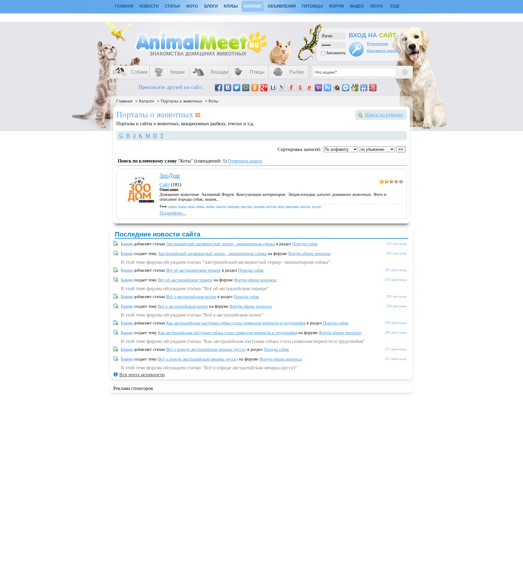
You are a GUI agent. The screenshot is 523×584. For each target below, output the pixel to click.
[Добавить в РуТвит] (327, 87)
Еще (395, 6)
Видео (357, 6)
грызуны (246, 206)
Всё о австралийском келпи (191, 296)
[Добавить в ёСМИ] (309, 87)
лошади (220, 206)
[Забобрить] (336, 87)
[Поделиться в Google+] (264, 87)
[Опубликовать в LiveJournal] (282, 87)
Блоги (211, 6)
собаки (172, 206)
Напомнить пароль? (383, 50)
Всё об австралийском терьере (193, 270)
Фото (192, 6)
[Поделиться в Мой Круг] (345, 87)
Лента (376, 6)
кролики (259, 206)
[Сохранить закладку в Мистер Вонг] (373, 87)
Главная (124, 101)
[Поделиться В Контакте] (227, 87)
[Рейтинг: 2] (391, 182)
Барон (127, 244)
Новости (149, 6)
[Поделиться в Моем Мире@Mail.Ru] (245, 87)
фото (281, 206)
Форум (336, 6)
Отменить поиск (245, 160)
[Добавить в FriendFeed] (363, 87)
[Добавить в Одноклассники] (254, 87)
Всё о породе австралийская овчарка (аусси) (206, 349)
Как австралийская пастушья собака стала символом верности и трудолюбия (235, 323)
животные (292, 206)
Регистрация (377, 43)
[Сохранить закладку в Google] (354, 87)
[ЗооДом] (139, 201)
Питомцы (312, 6)
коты (191, 206)
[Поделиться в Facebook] (218, 87)
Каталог (253, 6)
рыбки (210, 206)
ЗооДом (170, 175)
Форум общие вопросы (309, 253)
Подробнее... (173, 213)
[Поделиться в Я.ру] (291, 87)
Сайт (165, 184)
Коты (213, 101)
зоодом (316, 206)
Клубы (231, 6)
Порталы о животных (181, 101)
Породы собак (305, 244)
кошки (182, 206)
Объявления (282, 6)
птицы (200, 206)
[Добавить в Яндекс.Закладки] (300, 87)
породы (305, 206)
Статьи (172, 6)
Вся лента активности (142, 374)
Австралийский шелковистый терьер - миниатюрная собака (220, 244)
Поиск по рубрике (384, 114)
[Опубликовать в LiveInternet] (273, 87)
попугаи (271, 206)
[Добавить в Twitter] (236, 87)
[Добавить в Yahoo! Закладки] (318, 87)
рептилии (233, 206)
